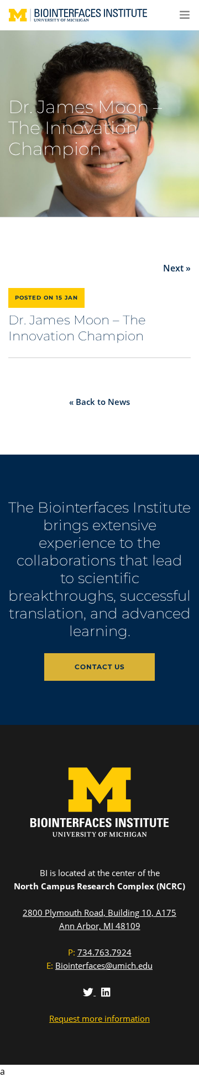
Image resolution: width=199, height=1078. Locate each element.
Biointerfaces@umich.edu (104, 965)
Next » (177, 268)
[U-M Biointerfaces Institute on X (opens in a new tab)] (89, 991)
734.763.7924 (104, 952)
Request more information (99, 1018)
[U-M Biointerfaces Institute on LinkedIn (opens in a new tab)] (105, 991)
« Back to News (99, 401)
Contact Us (100, 667)
